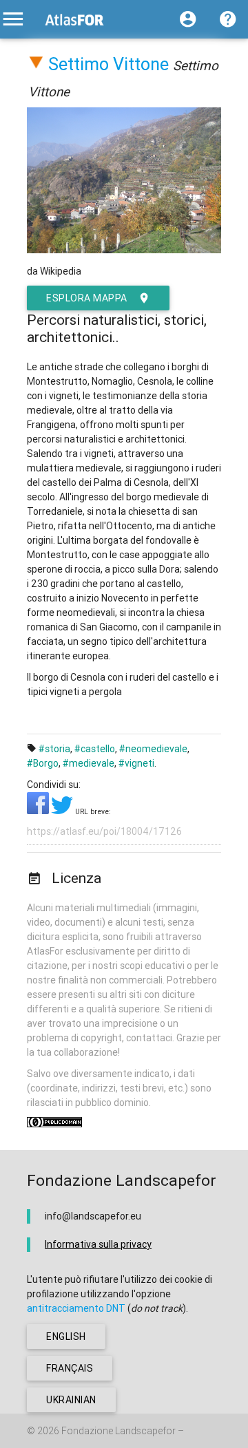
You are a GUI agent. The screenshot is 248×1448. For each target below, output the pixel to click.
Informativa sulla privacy (98, 1244)
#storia (54, 749)
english (66, 1336)
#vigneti (136, 763)
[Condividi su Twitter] (63, 811)
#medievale (88, 763)
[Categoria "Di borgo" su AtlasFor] (36, 64)
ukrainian (71, 1400)
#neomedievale (153, 749)
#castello (94, 749)
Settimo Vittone (108, 64)
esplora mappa (86, 298)
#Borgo (43, 763)
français (69, 1368)
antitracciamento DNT (76, 1308)
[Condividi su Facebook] (39, 811)
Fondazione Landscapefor (118, 1431)
